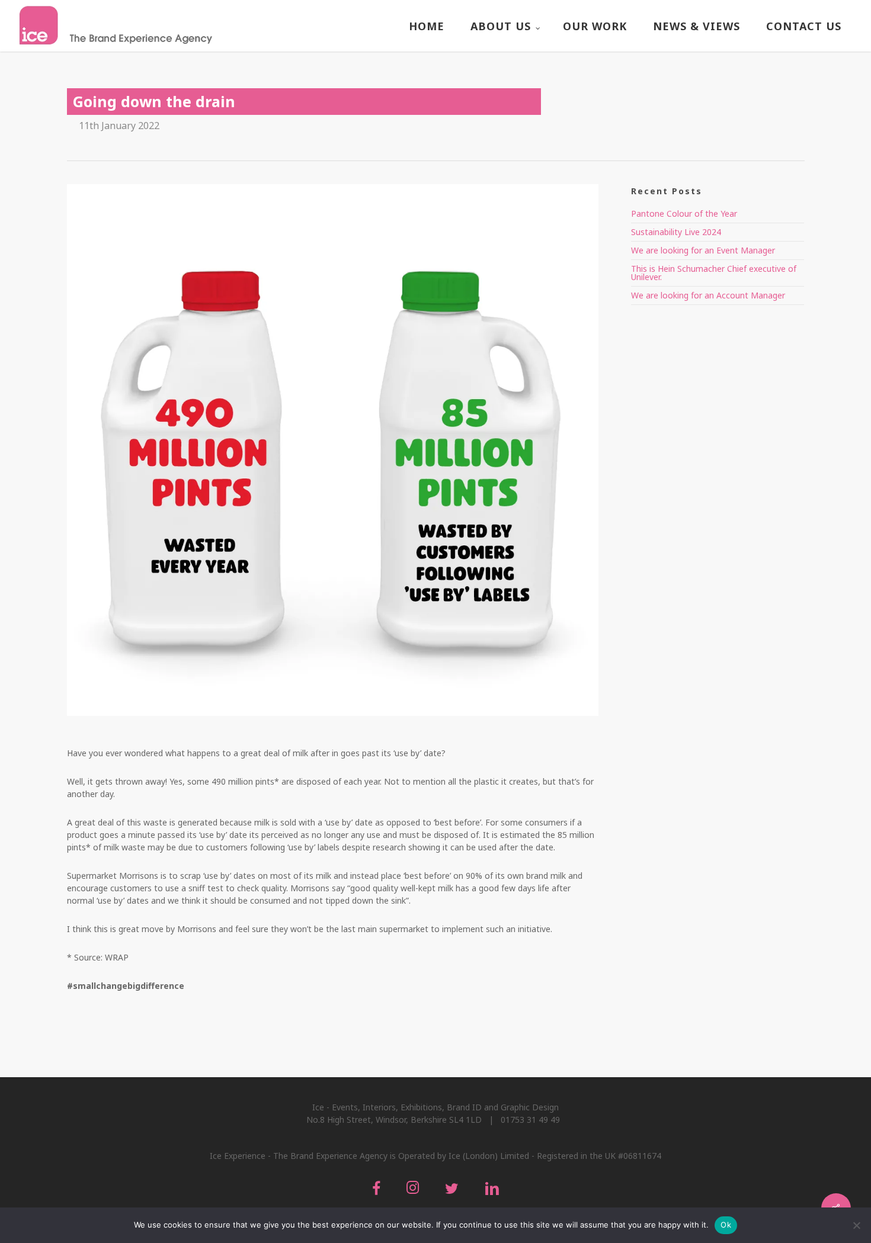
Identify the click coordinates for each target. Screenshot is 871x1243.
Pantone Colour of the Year (684, 213)
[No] (856, 1225)
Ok (726, 1224)
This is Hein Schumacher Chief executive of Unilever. (713, 272)
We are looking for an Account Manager (708, 295)
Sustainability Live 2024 (676, 231)
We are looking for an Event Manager (703, 250)
